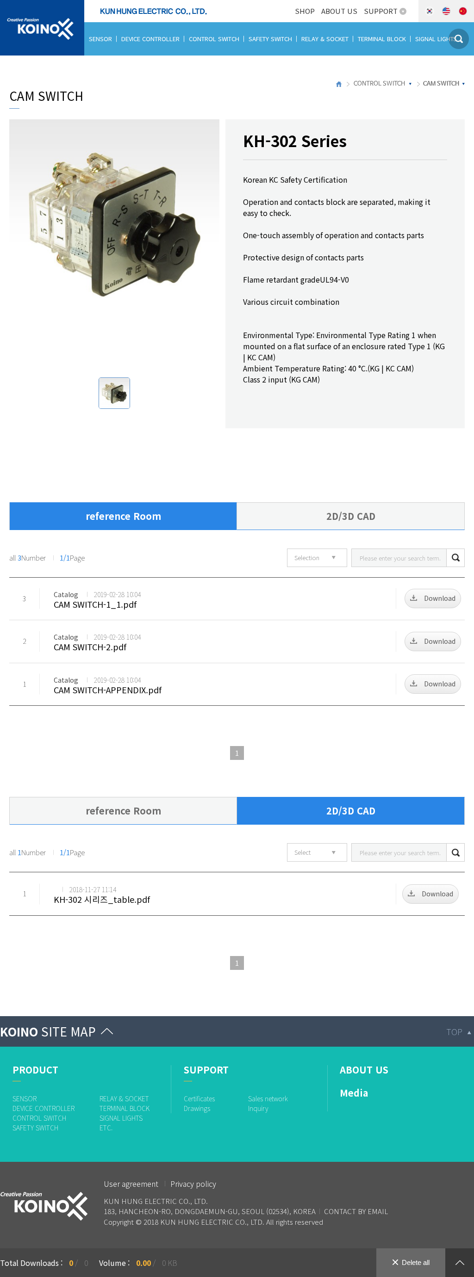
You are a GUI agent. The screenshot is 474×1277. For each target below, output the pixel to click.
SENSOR (100, 38)
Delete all (416, 1262)
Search (456, 557)
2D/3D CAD (350, 516)
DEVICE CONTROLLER (150, 38)
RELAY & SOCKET (325, 38)
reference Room (123, 516)
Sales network (268, 1098)
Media (354, 1092)
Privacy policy (193, 1183)
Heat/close (459, 1262)
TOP (454, 1031)
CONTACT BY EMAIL (356, 1211)
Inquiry (258, 1108)
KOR (429, 11)
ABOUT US (339, 11)
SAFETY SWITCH (270, 38)
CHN (463, 11)
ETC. (95, 72)
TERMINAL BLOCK (382, 38)
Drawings (197, 1108)
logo (8, 5)
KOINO (48, 1031)
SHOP (305, 11)
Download (439, 598)
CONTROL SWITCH (214, 38)
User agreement (131, 1183)
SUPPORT (381, 11)
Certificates (199, 1098)
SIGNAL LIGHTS (436, 38)
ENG (446, 11)
